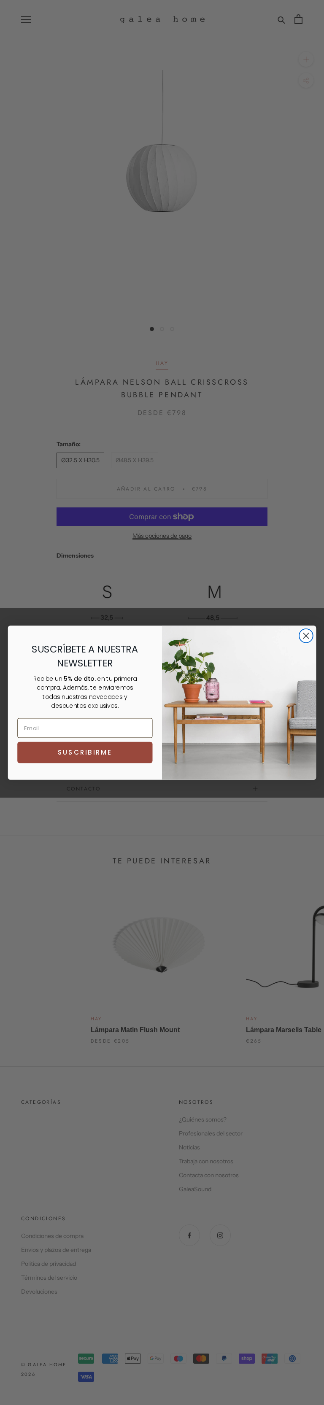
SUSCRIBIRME (85, 752)
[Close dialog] (306, 635)
